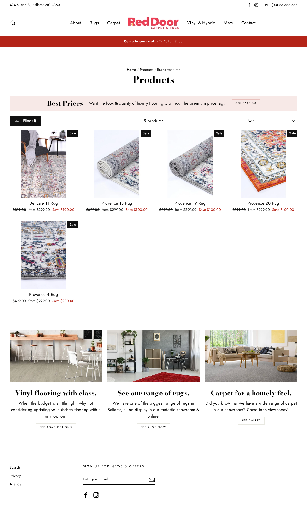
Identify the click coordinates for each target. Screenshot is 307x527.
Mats (228, 23)
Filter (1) (29, 120)
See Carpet (251, 420)
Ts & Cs (15, 484)
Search (15, 467)
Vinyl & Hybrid (201, 23)
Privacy (15, 475)
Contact (248, 23)
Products (146, 69)
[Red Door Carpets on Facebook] (86, 495)
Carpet (113, 23)
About (75, 23)
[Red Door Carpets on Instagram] (96, 495)
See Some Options (56, 427)
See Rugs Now (153, 427)
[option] (153, 41)
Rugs (94, 23)
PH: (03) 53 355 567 (281, 4)
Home (131, 69)
